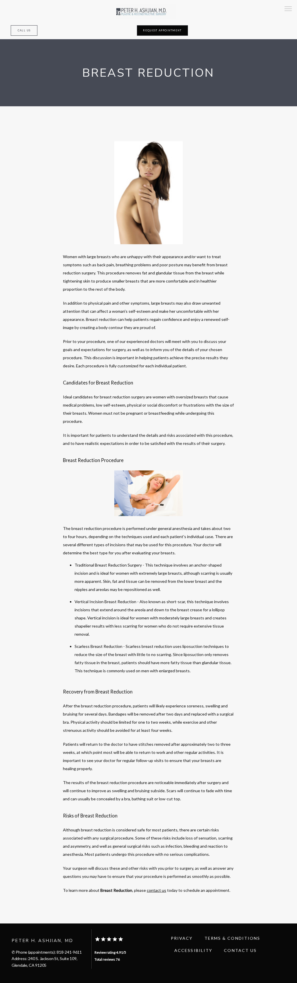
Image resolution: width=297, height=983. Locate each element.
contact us (156, 890)
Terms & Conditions (232, 938)
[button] (288, 9)
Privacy (182, 938)
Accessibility (193, 950)
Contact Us (240, 950)
